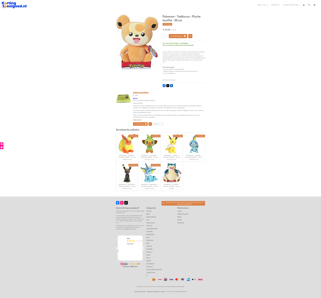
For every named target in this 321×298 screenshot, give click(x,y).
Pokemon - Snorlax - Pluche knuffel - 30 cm (171, 185)
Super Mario (149, 266)
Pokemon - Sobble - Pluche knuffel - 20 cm (193, 156)
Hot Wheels (149, 231)
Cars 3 (148, 219)
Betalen (179, 216)
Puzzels (148, 254)
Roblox (148, 257)
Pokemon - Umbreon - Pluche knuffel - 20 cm (127, 185)
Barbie (148, 214)
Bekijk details (137, 120)
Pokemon (148, 252)
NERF (147, 243)
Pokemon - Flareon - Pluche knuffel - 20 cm (127, 156)
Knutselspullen (150, 234)
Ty (147, 275)
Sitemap (163, 291)
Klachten (179, 219)
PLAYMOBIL (149, 249)
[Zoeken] (309, 5)
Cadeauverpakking (141, 92)
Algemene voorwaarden (153, 291)
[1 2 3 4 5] (165, 36)
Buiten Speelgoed (151, 216)
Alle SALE (148, 211)
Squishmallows (150, 263)
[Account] (304, 5)
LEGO (147, 237)
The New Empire (150, 272)
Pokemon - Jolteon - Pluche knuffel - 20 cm (171, 156)
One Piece (149, 246)
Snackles (148, 260)
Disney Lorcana (150, 222)
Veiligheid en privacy (140, 291)
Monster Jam (149, 240)
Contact (179, 211)
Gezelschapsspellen (151, 228)
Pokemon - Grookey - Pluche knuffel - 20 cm (149, 156)
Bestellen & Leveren (182, 214)
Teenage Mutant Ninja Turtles (154, 269)
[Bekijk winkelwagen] (314, 5)
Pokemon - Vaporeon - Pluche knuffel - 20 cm (149, 185)
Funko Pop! (149, 225)
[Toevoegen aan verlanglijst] (190, 36)
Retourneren (180, 222)
